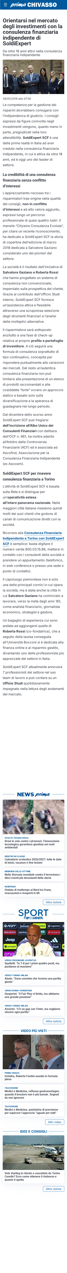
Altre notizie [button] (53, 902)
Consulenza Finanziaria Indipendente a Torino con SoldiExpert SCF (33, 538)
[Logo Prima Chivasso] (33, 5)
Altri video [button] (54, 1122)
